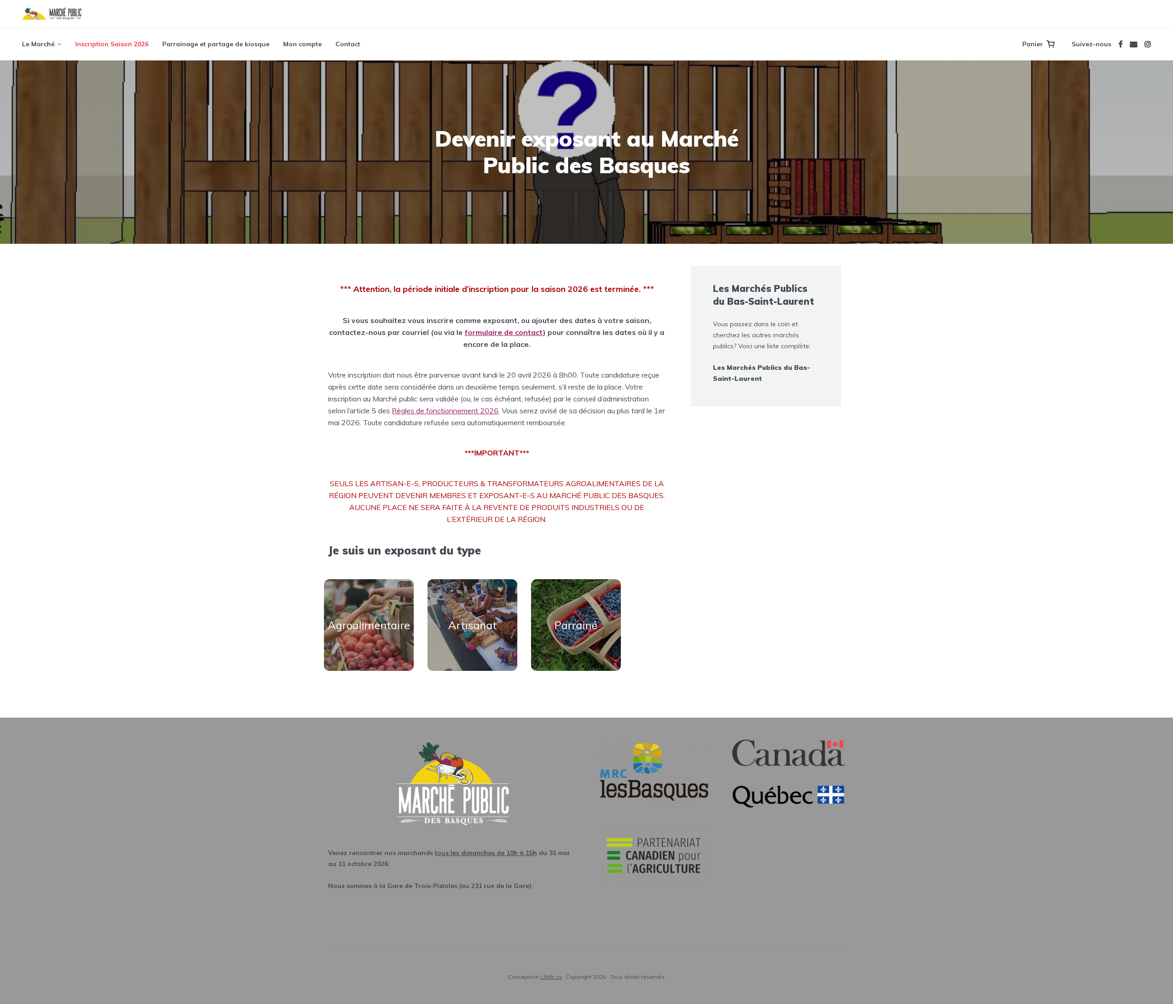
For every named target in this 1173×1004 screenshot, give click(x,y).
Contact (347, 44)
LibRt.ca (551, 976)
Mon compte (302, 44)
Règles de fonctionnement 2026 (445, 410)
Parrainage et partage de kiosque (215, 44)
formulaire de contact (504, 332)
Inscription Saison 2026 (111, 44)
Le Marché (38, 44)
